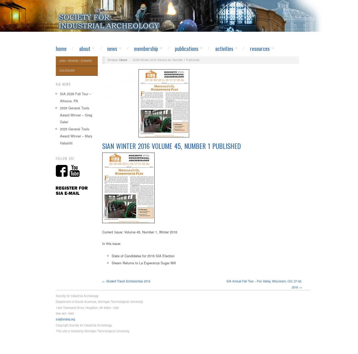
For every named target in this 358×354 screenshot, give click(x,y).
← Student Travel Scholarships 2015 (126, 281)
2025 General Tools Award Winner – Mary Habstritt (76, 136)
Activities (224, 48)
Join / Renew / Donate (75, 61)
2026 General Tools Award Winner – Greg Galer (76, 115)
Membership (146, 48)
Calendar (67, 70)
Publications (186, 48)
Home (61, 48)
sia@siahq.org (65, 319)
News (112, 48)
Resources (260, 48)
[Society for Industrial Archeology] (109, 19)
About (84, 48)
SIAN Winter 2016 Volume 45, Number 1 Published (171, 146)
